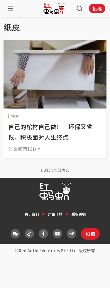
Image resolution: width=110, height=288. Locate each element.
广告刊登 (55, 213)
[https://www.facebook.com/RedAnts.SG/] (43, 233)
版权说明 (79, 213)
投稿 (97, 8)
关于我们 (32, 213)
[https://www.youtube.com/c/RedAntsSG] (57, 233)
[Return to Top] (96, 277)
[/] (54, 8)
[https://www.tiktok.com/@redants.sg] (29, 233)
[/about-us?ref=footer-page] (15, 233)
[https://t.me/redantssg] (71, 233)
